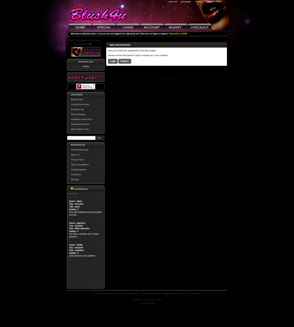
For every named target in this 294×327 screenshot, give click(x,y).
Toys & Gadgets (78, 114)
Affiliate (173, 2)
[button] (113, 61)
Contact (199, 2)
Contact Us (76, 174)
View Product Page (80, 150)
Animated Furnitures (80, 124)
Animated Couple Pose (81, 119)
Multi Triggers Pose (80, 129)
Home (70, 40)
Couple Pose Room (80, 104)
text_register (94, 40)
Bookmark (186, 2)
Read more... (96, 195)
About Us (75, 155)
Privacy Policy (77, 160)
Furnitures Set (77, 109)
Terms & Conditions (80, 165)
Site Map (75, 179)
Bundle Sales (77, 99)
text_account (81, 40)
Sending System (78, 169)
